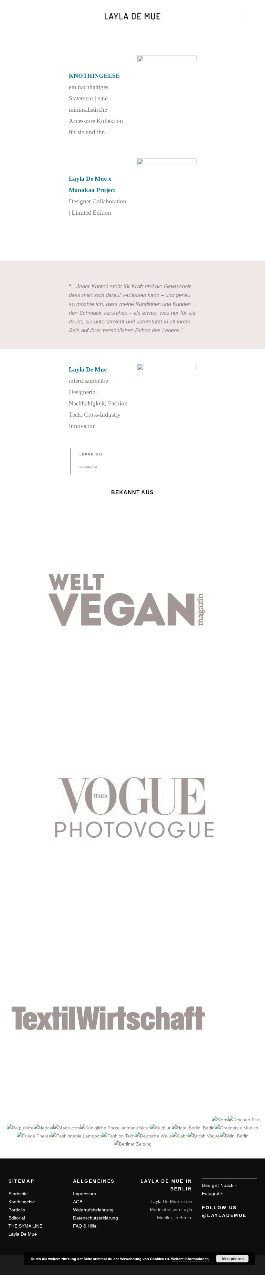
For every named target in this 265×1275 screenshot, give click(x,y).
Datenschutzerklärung (95, 1217)
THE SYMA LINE (25, 1226)
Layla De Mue (22, 1234)
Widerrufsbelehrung (93, 1209)
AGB (77, 1201)
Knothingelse (21, 1201)
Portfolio (16, 1209)
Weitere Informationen (190, 1258)
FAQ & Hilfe (85, 1226)
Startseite (18, 1193)
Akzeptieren (232, 1258)
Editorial (16, 1217)
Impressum (84, 1193)
